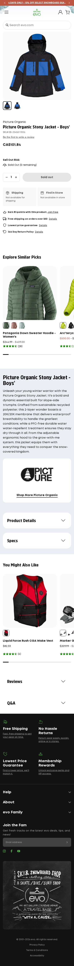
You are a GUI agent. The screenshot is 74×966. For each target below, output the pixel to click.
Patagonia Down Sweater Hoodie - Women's (29, 335)
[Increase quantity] (16, 177)
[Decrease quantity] (6, 177)
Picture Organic (14, 122)
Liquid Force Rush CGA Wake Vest (28, 641)
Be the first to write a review (18, 137)
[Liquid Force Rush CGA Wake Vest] (30, 601)
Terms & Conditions (37, 950)
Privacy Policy (37, 945)
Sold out (47, 177)
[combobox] (37, 25)
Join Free (53, 212)
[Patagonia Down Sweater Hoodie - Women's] (30, 293)
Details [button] (53, 219)
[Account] (60, 12)
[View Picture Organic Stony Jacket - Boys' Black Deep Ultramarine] (7, 105)
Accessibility (37, 956)
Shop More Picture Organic (37, 495)
